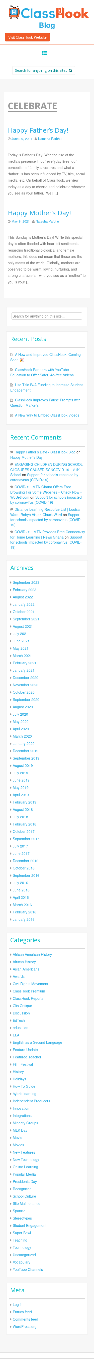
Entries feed (22, 1311)
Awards (19, 976)
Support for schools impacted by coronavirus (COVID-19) (44, 477)
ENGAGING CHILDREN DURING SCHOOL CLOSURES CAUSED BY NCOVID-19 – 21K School (46, 469)
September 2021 (26, 618)
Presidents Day (25, 1181)
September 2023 (26, 582)
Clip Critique (22, 1005)
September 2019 (26, 758)
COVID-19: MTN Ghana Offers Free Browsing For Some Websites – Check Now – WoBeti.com (46, 492)
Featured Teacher (27, 1056)
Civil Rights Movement (30, 983)
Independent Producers (31, 1100)
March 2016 (22, 904)
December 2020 (25, 677)
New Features (24, 1152)
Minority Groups (25, 1122)
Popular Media (24, 1174)
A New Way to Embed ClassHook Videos (47, 415)
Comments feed (25, 1319)
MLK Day (20, 1130)
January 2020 (24, 743)
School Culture (24, 1196)
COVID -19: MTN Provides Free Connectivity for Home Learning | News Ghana (47, 534)
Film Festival (23, 1064)
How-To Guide (24, 1086)
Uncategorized (24, 1254)
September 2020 (26, 699)
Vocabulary (21, 1262)
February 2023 (24, 589)
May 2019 (21, 787)
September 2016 (26, 875)
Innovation (21, 1108)
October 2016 (24, 867)
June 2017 (21, 853)
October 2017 (24, 831)
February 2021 (24, 662)
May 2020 (21, 721)
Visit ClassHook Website (27, 37)
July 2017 (20, 845)
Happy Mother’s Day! (39, 212)
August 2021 (23, 626)
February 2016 (24, 911)
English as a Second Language (37, 1042)
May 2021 (21, 648)
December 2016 (25, 860)
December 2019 (25, 750)
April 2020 (21, 728)
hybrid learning (24, 1093)
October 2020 (24, 692)
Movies (18, 1144)
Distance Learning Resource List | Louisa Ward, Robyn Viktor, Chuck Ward (45, 512)
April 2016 (21, 897)
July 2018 (20, 816)
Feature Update (25, 1049)
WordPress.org (25, 1326)
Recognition (22, 1188)
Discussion (21, 1012)
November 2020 (25, 684)
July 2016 (20, 882)
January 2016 (24, 919)
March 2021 (22, 655)
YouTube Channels (28, 1269)
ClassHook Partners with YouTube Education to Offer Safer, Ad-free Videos (42, 372)
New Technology (26, 1159)
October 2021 (24, 611)
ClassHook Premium (29, 990)
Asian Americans (26, 969)
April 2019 (21, 794)
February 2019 (24, 802)
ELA (16, 1034)
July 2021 (20, 633)
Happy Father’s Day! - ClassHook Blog (45, 451)
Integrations (22, 1115)
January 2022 (24, 604)
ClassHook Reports (28, 998)
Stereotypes (22, 1218)
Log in (18, 1304)
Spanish (19, 1210)
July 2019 (20, 772)
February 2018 (24, 824)
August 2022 (23, 596)
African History (24, 961)
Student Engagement (29, 1225)
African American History (32, 954)
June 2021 (21, 640)
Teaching (20, 1240)
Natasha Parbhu (49, 138)
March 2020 (22, 736)
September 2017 (26, 838)
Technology (22, 1247)
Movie (17, 1137)
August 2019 (23, 765)
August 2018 (23, 809)
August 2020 (23, 706)
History (18, 1071)
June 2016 (21, 889)
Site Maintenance (26, 1203)
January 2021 (24, 670)
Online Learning (25, 1166)
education (20, 1027)
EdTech (19, 1020)
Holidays (19, 1078)
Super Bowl (22, 1232)
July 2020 (20, 714)
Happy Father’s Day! (38, 130)
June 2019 (21, 780)
